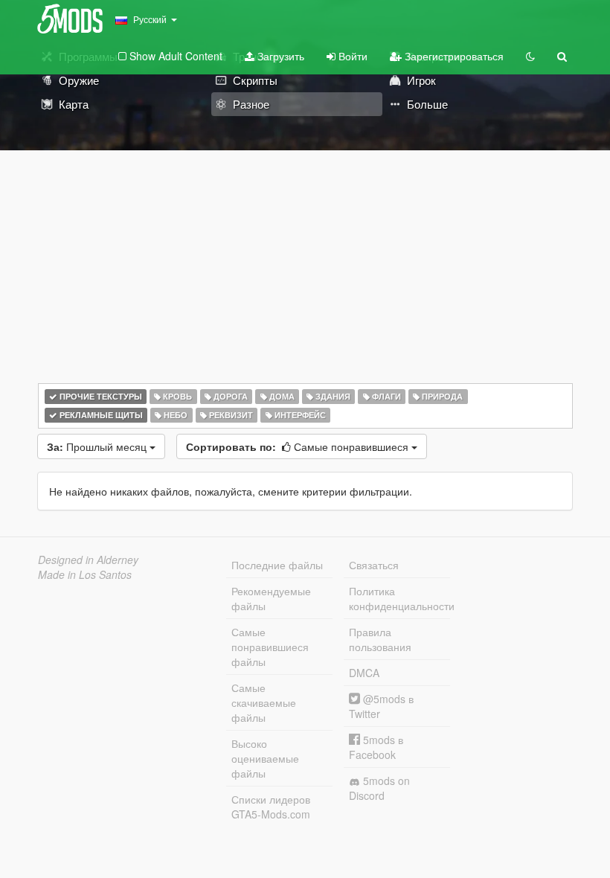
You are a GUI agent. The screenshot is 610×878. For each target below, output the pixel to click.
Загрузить (279, 55)
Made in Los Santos (85, 574)
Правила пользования (380, 639)
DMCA (364, 672)
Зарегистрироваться (453, 55)
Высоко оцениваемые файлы (265, 758)
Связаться (374, 564)
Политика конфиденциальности (399, 598)
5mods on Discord (379, 788)
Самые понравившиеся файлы (270, 646)
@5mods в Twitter (381, 706)
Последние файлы (277, 564)
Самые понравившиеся (298, 446)
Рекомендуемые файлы (271, 598)
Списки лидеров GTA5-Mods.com (270, 806)
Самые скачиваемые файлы (263, 702)
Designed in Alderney (88, 559)
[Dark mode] (530, 55)
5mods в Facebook (376, 747)
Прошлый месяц (98, 446)
